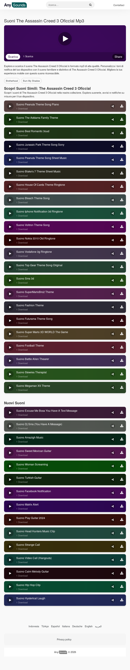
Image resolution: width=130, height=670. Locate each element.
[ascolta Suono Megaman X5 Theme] (10, 387)
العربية (98, 626)
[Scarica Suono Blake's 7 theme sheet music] (121, 173)
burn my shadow (31, 80)
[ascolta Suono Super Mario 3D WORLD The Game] (10, 334)
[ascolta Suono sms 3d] (10, 280)
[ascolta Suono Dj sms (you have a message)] (10, 426)
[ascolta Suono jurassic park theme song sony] (10, 146)
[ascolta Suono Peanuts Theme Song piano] (10, 106)
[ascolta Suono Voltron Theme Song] (10, 227)
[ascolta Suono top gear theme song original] (10, 267)
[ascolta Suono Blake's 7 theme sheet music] (10, 173)
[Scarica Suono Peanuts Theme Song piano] (121, 106)
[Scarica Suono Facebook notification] (121, 493)
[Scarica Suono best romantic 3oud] (121, 133)
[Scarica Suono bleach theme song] (121, 200)
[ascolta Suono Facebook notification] (10, 493)
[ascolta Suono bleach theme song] (10, 200)
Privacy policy (64, 639)
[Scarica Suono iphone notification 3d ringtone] (121, 213)
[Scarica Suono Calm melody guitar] (121, 573)
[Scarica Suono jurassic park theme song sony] (121, 146)
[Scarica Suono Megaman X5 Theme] (121, 387)
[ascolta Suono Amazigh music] (10, 439)
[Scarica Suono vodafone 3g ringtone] (121, 253)
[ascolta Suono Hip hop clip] (10, 587)
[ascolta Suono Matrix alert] (10, 506)
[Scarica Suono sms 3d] (121, 280)
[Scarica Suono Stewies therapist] (121, 374)
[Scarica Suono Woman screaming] (121, 466)
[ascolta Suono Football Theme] (10, 347)
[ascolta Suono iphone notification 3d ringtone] (10, 213)
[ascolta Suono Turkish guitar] (10, 479)
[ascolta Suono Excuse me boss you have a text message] (10, 412)
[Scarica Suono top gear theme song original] (121, 267)
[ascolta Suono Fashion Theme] (10, 307)
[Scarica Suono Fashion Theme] (121, 307)
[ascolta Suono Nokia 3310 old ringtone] (10, 240)
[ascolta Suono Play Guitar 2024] (10, 520)
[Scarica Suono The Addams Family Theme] (121, 119)
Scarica (13, 56)
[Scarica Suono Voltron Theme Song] (121, 227)
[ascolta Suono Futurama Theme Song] (10, 320)
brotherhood (12, 80)
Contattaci (118, 5)
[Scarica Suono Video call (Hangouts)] (121, 560)
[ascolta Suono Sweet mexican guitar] (10, 453)
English (89, 626)
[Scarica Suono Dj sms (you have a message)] (121, 426)
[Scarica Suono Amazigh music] (121, 439)
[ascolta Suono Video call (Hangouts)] (10, 560)
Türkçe (45, 626)
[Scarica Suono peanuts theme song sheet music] (121, 160)
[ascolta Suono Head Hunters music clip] (10, 533)
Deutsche (77, 626)
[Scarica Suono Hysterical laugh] (121, 600)
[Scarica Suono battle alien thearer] (121, 361)
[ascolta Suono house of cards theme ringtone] (10, 186)
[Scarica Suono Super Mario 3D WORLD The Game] (121, 334)
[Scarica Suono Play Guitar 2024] (121, 520)
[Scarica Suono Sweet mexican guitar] (121, 453)
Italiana (66, 626)
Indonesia (34, 626)
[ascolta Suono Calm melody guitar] (10, 573)
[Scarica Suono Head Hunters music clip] (121, 533)
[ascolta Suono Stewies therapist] (10, 374)
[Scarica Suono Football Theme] (121, 347)
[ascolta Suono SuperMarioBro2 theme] (10, 294)
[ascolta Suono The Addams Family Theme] (10, 119)
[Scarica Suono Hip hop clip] (121, 587)
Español (55, 626)
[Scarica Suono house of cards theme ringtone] (121, 186)
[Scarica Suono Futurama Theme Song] (121, 320)
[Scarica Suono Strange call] (121, 546)
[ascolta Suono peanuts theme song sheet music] (10, 160)
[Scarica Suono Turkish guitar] (121, 479)
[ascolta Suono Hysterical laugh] (10, 600)
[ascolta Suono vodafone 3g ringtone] (10, 253)
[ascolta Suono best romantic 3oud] (10, 133)
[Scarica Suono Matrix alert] (121, 506)
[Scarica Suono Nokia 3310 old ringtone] (121, 240)
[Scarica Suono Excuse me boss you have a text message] (121, 412)
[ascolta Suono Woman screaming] (10, 466)
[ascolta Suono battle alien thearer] (10, 361)
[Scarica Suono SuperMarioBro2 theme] (121, 294)
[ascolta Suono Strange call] (10, 546)
